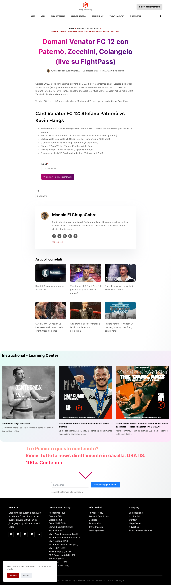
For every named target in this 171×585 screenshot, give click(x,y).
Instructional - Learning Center (30, 355)
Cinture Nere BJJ (78, 16)
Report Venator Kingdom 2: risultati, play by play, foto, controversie (119, 327)
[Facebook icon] (54, 236)
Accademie (54, 512)
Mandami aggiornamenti (105, 484)
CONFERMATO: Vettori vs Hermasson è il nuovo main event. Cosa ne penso (49, 327)
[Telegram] (39, 534)
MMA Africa (55, 530)
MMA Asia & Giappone (60, 534)
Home (32, 16)
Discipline (54, 519)
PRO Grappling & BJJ (59, 555)
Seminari (53, 558)
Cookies (93, 519)
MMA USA (54, 548)
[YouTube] (32, 534)
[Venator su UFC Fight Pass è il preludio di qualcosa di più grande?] (85, 272)
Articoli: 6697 (57, 242)
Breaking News (96, 530)
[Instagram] (25, 534)
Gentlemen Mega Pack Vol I (16, 423)
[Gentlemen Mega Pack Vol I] (28, 392)
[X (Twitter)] (18, 534)
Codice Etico (135, 516)
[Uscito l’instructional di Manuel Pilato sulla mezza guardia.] (85, 392)
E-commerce (135, 16)
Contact (133, 519)
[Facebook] (11, 534)
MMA (43, 16)
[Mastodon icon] (75, 236)
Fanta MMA (54, 523)
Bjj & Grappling (58, 16)
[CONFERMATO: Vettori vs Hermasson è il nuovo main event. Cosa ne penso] (50, 310)
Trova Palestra (117, 16)
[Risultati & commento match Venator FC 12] (50, 272)
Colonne (53, 516)
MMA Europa (55, 541)
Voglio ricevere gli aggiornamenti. (57, 177)
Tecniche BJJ (98, 16)
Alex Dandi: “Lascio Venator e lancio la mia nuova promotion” (85, 327)
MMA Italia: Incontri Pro (113, 71)
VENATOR (42, 196)
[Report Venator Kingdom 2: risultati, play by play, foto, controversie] (120, 310)
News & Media (56, 551)
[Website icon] (65, 236)
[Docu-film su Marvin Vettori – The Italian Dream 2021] (120, 272)
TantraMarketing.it (115, 580)
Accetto (13, 575)
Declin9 (26, 575)
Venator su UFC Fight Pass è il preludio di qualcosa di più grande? (85, 289)
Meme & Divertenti (58, 527)
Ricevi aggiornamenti (149, 6)
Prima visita (95, 523)
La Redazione (136, 512)
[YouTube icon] (70, 236)
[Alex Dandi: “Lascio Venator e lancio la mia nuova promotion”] (85, 310)
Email (44, 164)
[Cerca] (161, 16)
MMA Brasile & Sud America (63, 537)
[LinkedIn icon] (59, 236)
